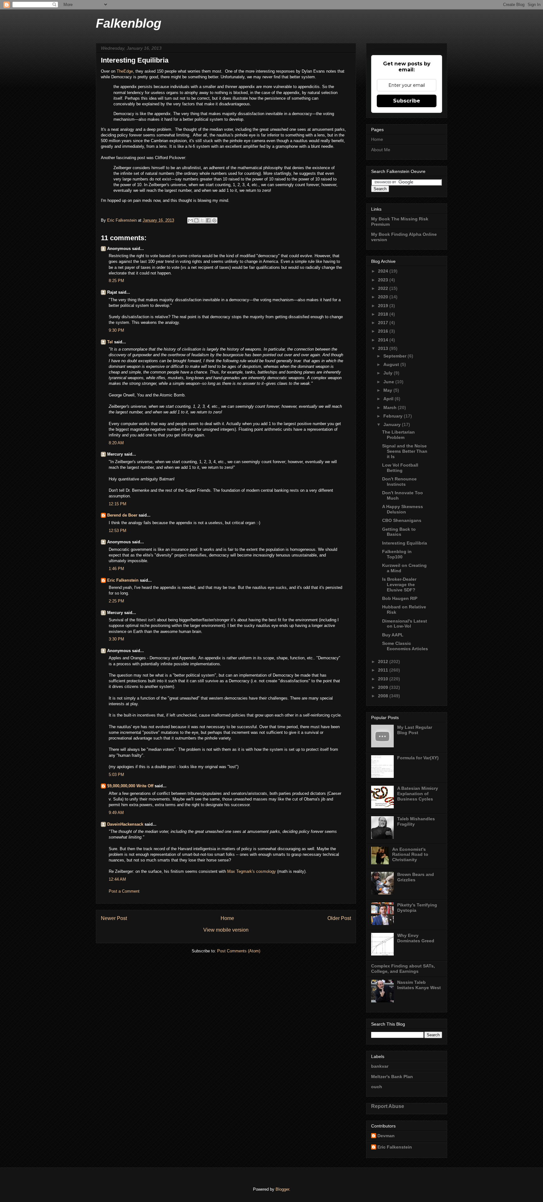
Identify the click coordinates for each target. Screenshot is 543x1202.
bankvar (379, 1066)
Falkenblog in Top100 (397, 554)
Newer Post (114, 918)
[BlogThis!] (196, 220)
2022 (383, 288)
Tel (110, 342)
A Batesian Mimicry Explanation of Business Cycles (417, 793)
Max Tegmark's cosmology (251, 871)
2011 (383, 670)
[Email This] (190, 220)
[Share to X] (202, 220)
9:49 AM (116, 812)
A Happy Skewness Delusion (402, 509)
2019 (383, 305)
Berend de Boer (122, 515)
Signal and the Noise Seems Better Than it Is (404, 451)
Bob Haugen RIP (399, 598)
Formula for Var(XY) (418, 757)
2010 (383, 678)
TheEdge (125, 71)
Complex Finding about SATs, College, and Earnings (403, 968)
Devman (386, 1135)
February (393, 415)
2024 (383, 271)
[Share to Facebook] (208, 220)
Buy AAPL (392, 634)
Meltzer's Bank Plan (392, 1076)
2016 (383, 331)
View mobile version (226, 930)
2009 (383, 687)
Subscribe (406, 101)
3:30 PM (116, 639)
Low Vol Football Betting (400, 468)
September (395, 355)
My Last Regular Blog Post (414, 730)
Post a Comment (124, 891)
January (392, 424)
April (389, 398)
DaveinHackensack (125, 824)
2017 (383, 322)
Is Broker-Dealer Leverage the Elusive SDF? (399, 584)
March (390, 407)
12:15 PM (117, 503)
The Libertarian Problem (398, 434)
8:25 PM (116, 280)
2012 (383, 661)
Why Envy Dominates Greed (415, 938)
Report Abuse (387, 1106)
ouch (376, 1086)
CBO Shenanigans (401, 520)
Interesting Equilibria (404, 543)
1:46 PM (116, 568)
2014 (383, 339)
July (388, 372)
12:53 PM (117, 530)
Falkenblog (128, 23)
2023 (383, 279)
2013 (383, 348)
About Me (380, 149)
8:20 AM (116, 442)
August (391, 364)
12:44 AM (117, 879)
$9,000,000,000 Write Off (130, 786)
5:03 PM (116, 774)
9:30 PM (116, 330)
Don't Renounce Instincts (399, 481)
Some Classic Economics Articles (405, 646)
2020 (383, 296)
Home (227, 918)
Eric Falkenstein (123, 580)
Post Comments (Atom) (238, 951)
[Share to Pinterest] (214, 220)
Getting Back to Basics (399, 532)
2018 (383, 314)
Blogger (282, 1189)
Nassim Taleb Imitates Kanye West (419, 985)
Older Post (339, 918)
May (388, 390)
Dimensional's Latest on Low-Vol (404, 623)
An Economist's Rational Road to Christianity (410, 854)
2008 (383, 695)
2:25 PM (116, 601)
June (389, 381)
